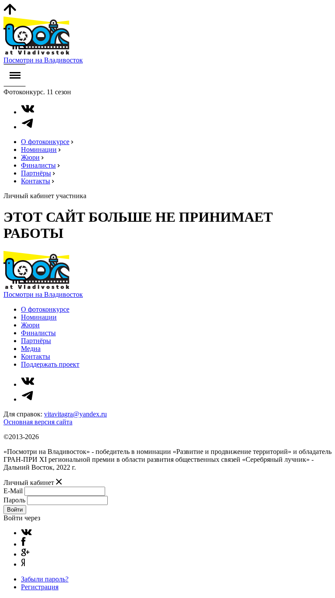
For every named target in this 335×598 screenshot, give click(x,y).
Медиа (31, 348)
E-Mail (13, 491)
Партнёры (36, 173)
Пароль (14, 500)
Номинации (39, 149)
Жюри (30, 157)
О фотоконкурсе (45, 141)
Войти (15, 509)
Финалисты (38, 165)
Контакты (35, 181)
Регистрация (39, 587)
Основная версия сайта (37, 422)
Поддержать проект (50, 364)
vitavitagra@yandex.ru (75, 414)
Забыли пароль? (44, 579)
